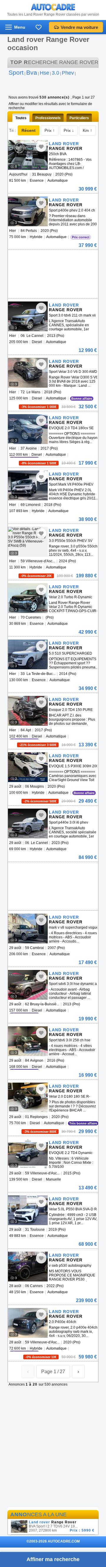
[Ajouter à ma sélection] (41, 146)
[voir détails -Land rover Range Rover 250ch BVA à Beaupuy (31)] (28, 155)
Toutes (20, 118)
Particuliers (79, 118)
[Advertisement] (52, 259)
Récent (28, 130)
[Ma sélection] (38, 27)
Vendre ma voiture (79, 27)
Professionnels (48, 118)
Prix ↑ (49, 130)
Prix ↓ (69, 130)
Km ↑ (87, 130)
